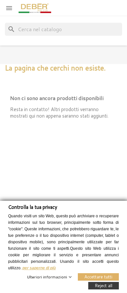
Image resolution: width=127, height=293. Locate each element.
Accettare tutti (98, 276)
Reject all (103, 285)
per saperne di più (39, 267)
